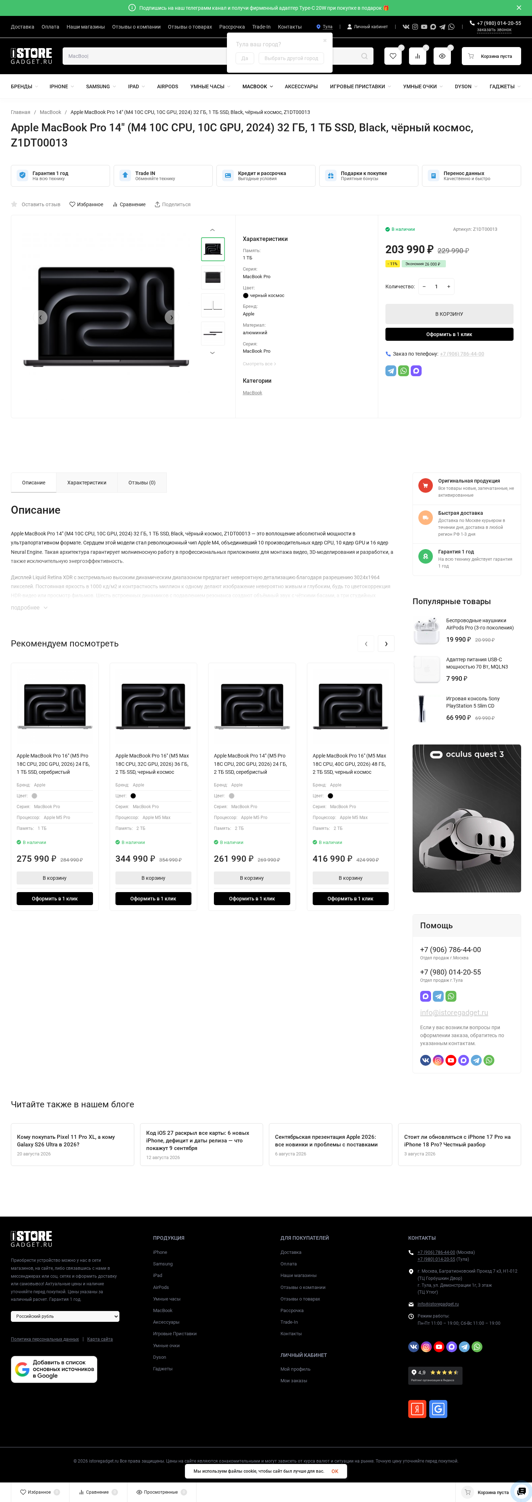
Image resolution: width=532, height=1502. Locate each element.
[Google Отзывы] (438, 1409)
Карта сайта (100, 1339)
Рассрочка (292, 1310)
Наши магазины (298, 1275)
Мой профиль (295, 1369)
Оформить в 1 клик (449, 334)
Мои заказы (293, 1380)
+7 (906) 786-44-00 (436, 1252)
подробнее (26, 607)
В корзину (55, 878)
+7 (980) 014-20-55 (499, 23)
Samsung (163, 1263)
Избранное (90, 204)
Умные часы (167, 1299)
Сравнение (132, 204)
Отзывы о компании (303, 1287)
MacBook (50, 112)
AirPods (161, 1287)
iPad (157, 1275)
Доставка (290, 1252)
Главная (20, 112)
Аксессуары (166, 1322)
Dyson (159, 1357)
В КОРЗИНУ (449, 314)
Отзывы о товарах (300, 1299)
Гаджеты (163, 1368)
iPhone (160, 1252)
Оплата (288, 1263)
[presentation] (40, 317)
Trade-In (289, 1322)
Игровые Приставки (175, 1333)
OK (335, 1471)
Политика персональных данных (45, 1339)
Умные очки (166, 1345)
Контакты (291, 1333)
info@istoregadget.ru (454, 1012)
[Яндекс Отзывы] (417, 1409)
